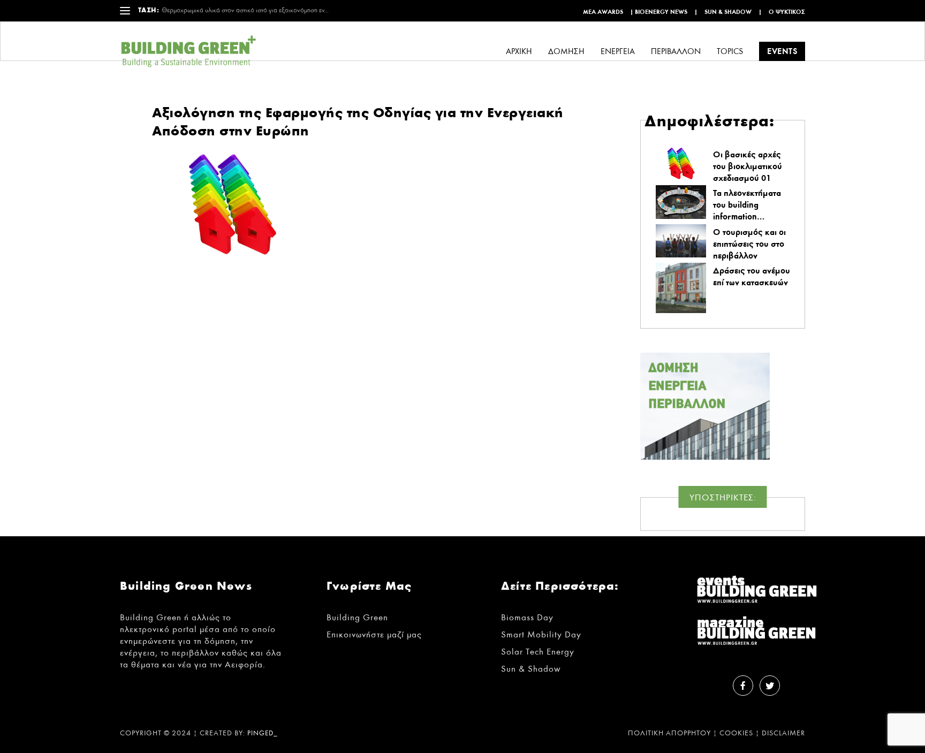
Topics (730, 51)
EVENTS (782, 51)
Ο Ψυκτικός (787, 12)
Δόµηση (566, 51)
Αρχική (519, 51)
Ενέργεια (618, 51)
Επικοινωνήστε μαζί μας (374, 634)
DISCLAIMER (783, 733)
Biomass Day (527, 617)
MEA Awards (603, 12)
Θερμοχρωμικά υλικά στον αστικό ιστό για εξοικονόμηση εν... (245, 10)
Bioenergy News (661, 12)
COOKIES (736, 733)
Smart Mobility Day (541, 634)
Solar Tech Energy (537, 651)
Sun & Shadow (728, 12)
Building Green (357, 617)
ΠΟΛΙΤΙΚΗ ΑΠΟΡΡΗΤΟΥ (669, 733)
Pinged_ (262, 733)
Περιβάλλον (676, 51)
